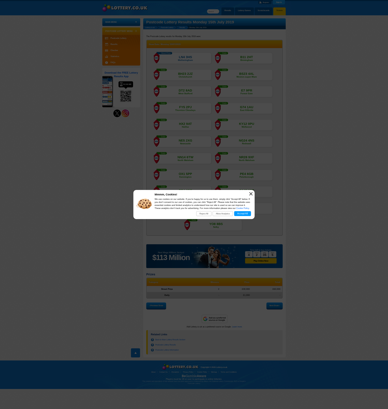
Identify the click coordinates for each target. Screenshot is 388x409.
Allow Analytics (223, 213)
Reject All (203, 213)
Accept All (242, 213)
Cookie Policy (242, 208)
